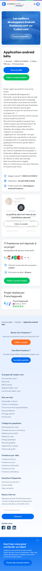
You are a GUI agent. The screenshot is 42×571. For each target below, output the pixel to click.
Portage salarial (8, 414)
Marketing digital (8, 443)
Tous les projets (7, 322)
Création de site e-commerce (13, 430)
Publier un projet (21, 342)
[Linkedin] (14, 527)
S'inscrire (18, 516)
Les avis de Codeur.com (11, 391)
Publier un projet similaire (16, 77)
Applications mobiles (10, 446)
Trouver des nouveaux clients (17, 563)
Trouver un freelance (21, 36)
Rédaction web (8, 436)
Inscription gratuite (21, 360)
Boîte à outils (7, 385)
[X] (9, 527)
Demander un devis (9, 401)
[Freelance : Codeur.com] (13, 4)
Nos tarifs (5, 381)
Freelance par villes (10, 455)
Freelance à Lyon (8, 462)
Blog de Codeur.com (10, 388)
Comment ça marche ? (11, 482)
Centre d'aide (7, 485)
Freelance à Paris (9, 459)
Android (18, 322)
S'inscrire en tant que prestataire (15, 407)
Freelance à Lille (8, 468)
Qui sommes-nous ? (9, 378)
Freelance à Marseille (10, 465)
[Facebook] (3, 527)
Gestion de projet (8, 449)
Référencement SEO (10, 433)
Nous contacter (8, 488)
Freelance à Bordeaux (10, 472)
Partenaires (6, 417)
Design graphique (9, 439)
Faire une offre (16, 70)
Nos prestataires (8, 410)
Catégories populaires (11, 423)
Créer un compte (21, 224)
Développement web (10, 427)
